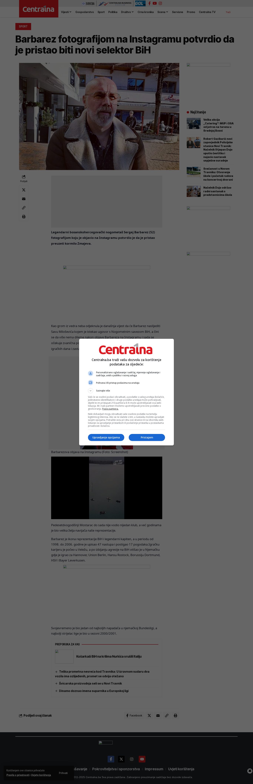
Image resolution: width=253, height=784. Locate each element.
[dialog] (126, 392)
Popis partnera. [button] (110, 408)
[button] (126, 390)
